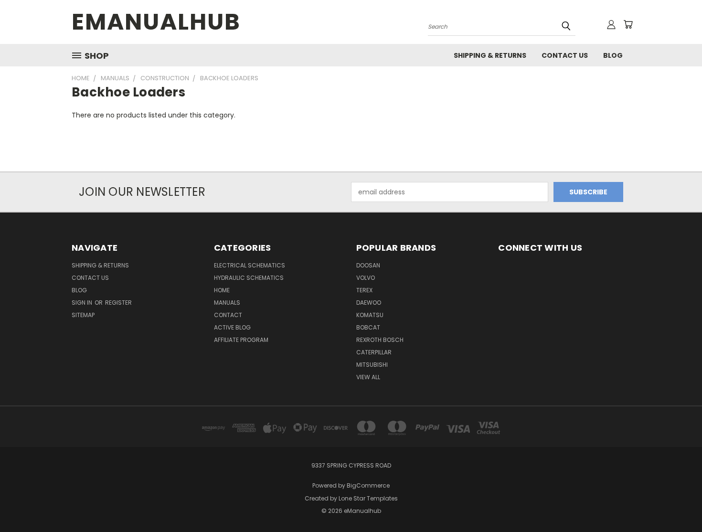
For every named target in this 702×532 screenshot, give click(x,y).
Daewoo (368, 302)
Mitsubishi (372, 365)
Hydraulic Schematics (249, 278)
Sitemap (83, 315)
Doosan (368, 265)
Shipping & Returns (490, 55)
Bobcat (368, 327)
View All (368, 377)
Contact (228, 315)
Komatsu (369, 315)
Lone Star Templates (368, 498)
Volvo (365, 278)
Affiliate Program (241, 340)
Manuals (227, 302)
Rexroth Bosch (380, 340)
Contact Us (565, 55)
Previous (677, 502)
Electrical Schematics (249, 265)
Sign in (83, 302)
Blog (613, 55)
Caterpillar (374, 352)
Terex (364, 290)
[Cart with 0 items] (628, 24)
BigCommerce (368, 485)
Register (118, 302)
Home (222, 290)
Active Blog (232, 327)
